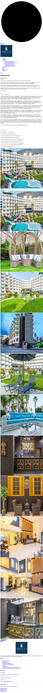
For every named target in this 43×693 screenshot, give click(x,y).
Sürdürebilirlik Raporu (6, 662)
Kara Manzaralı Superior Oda (9, 61)
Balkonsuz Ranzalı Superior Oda (10, 65)
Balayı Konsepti (5, 69)
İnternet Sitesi (5, 661)
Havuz (4, 67)
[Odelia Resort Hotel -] (21, 211)
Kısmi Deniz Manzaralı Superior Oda (11, 62)
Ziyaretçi (4, 665)
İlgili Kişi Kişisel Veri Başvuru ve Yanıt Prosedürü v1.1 (12, 667)
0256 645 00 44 (8, 677)
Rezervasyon (2, 43)
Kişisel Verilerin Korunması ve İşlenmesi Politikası (11, 668)
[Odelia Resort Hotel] (6, 56)
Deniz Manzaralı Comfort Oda (10, 63)
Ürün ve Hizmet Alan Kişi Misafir (8, 664)
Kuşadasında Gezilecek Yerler (7, 663)
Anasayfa (4, 58)
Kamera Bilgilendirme (6, 660)
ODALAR (4, 60)
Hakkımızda (5, 59)
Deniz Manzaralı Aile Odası (9, 64)
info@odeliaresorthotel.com (8, 681)
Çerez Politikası (5, 666)
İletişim (4, 70)
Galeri (4, 68)
